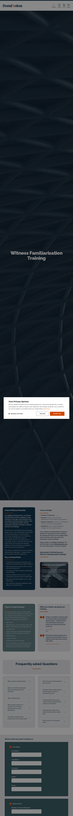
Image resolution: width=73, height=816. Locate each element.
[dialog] (36, 408)
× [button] (65, 401)
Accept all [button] (57, 413)
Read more (46, 409)
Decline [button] (42, 413)
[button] (16, 414)
